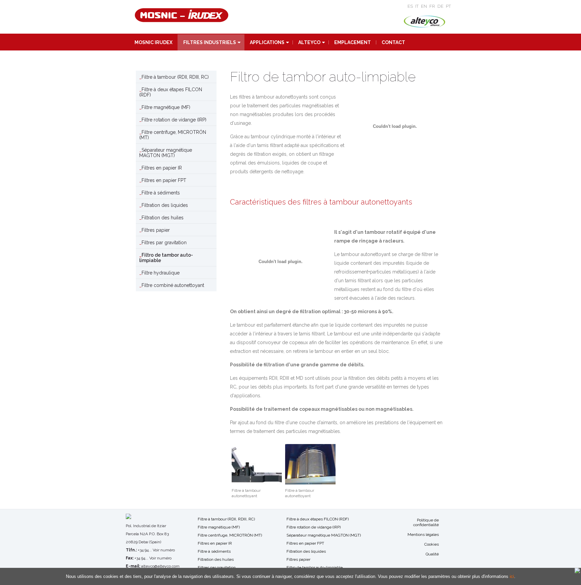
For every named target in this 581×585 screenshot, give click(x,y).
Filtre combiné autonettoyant (173, 285)
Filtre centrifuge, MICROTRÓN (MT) (172, 135)
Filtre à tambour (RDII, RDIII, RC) (175, 77)
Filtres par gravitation (164, 242)
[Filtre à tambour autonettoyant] (257, 464)
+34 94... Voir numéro (156, 550)
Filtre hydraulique (161, 273)
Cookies (431, 544)
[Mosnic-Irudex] (181, 15)
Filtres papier (156, 230)
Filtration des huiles (163, 217)
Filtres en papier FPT (164, 180)
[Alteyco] (424, 22)
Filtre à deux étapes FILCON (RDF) (170, 92)
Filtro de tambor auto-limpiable (166, 257)
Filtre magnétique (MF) (166, 107)
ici (512, 576)
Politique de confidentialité (426, 522)
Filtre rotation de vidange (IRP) (174, 119)
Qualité (432, 554)
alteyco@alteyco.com (160, 566)
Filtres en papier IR (162, 168)
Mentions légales (423, 534)
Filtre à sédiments (161, 192)
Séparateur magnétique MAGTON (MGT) (165, 152)
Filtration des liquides (165, 205)
